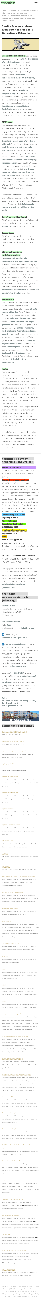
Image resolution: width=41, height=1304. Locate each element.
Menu (36, 3)
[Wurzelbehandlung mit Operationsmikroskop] (20, 44)
